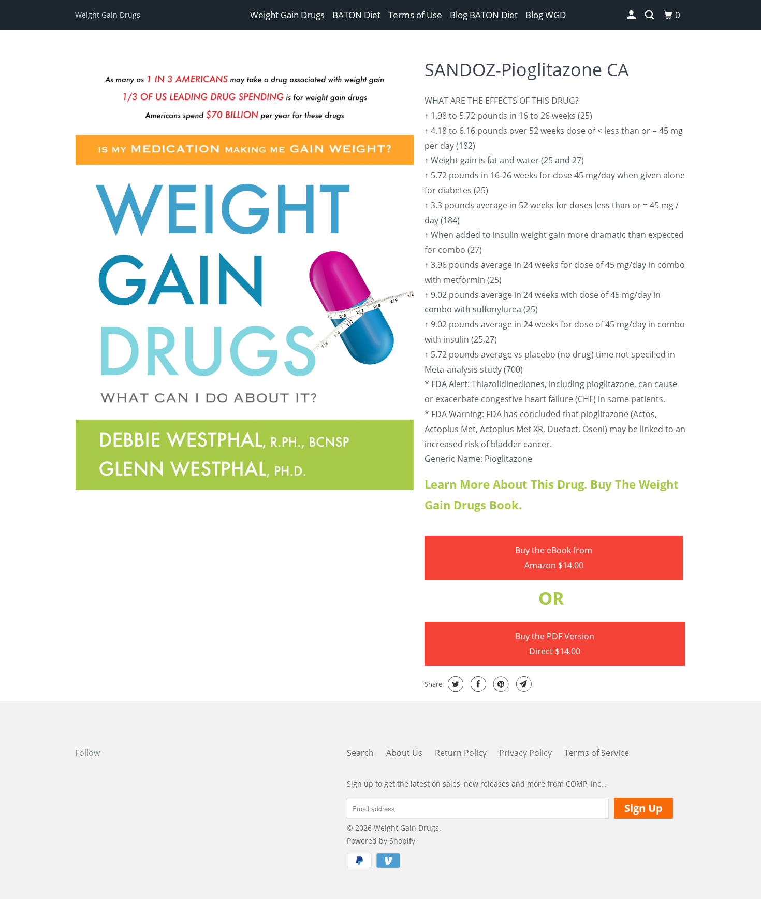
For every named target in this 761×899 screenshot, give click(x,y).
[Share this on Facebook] (477, 684)
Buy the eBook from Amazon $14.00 (553, 558)
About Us (404, 753)
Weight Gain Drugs (107, 15)
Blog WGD (545, 15)
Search (360, 753)
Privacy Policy (525, 753)
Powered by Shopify (381, 841)
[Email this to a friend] (523, 684)
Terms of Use (415, 15)
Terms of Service (596, 753)
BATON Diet (356, 15)
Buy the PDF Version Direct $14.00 (554, 644)
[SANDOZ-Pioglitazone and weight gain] (244, 271)
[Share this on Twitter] (454, 684)
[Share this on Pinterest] (500, 684)
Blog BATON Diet (484, 15)
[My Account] (632, 15)
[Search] (650, 15)
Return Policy (461, 753)
